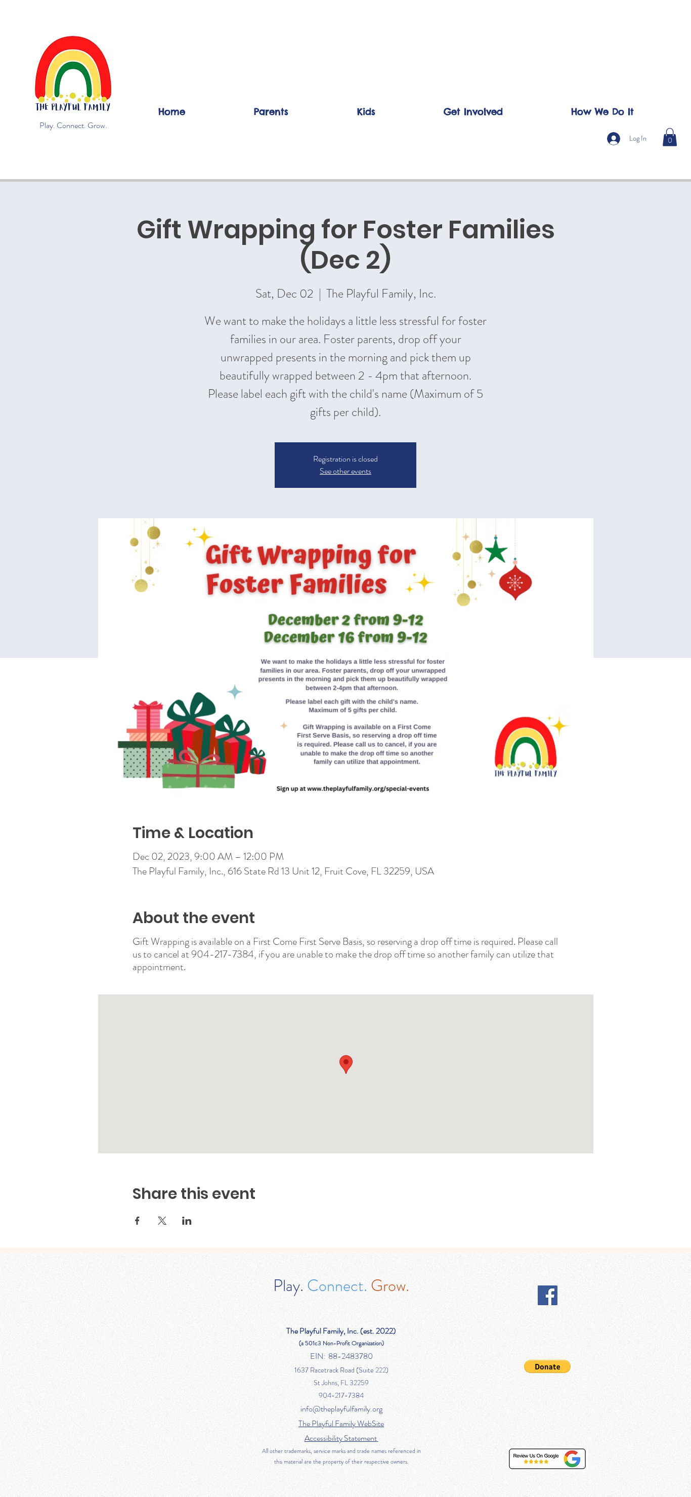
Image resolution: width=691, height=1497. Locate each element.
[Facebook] (547, 1295)
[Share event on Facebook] (137, 1221)
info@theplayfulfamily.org (341, 1409)
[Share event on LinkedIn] (187, 1221)
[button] (669, 137)
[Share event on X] (162, 1221)
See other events (345, 471)
